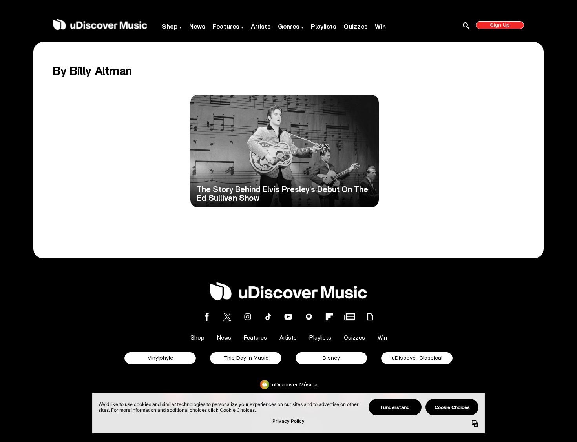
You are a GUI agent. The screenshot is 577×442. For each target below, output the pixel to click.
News (197, 27)
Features (225, 27)
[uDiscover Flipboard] (329, 317)
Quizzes (355, 27)
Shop (170, 27)
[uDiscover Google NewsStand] (349, 317)
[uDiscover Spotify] (308, 317)
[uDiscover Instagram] (247, 317)
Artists (261, 27)
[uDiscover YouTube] (288, 317)
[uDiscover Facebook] (206, 317)
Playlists (323, 27)
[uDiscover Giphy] (370, 317)
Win (380, 27)
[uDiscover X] (227, 317)
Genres (288, 27)
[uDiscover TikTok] (268, 317)
